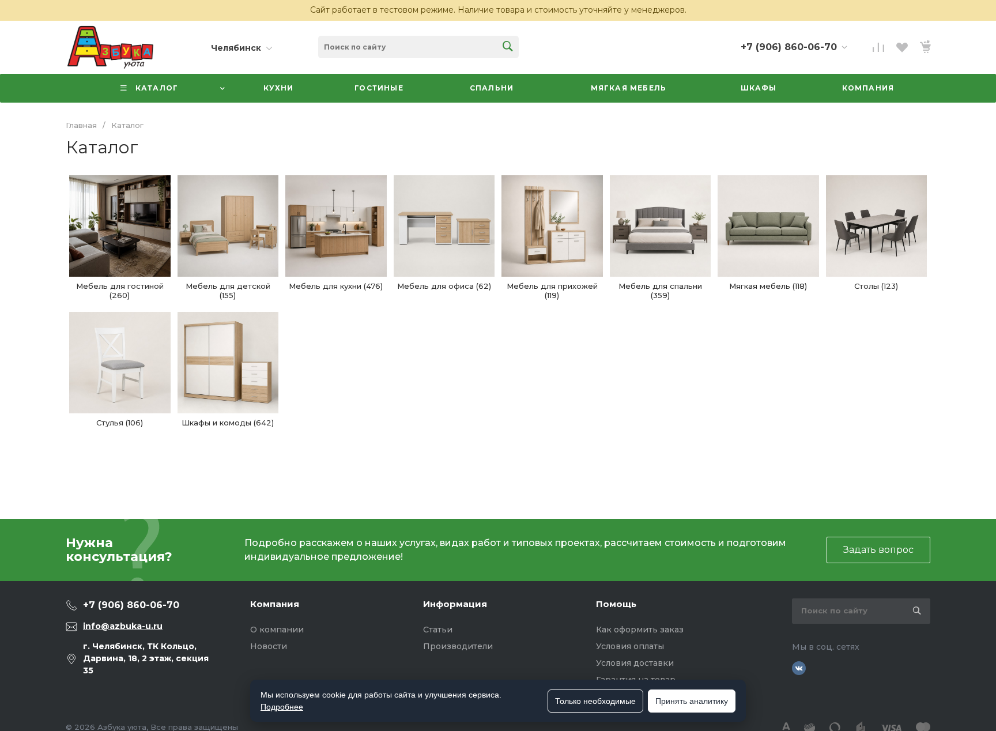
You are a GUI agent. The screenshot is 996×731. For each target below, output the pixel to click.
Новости (268, 646)
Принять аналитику (691, 701)
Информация (455, 603)
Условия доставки (635, 663)
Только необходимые (595, 701)
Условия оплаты (630, 646)
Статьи (437, 629)
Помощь (616, 603)
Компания (274, 603)
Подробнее (282, 706)
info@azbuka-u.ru (123, 626)
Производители (458, 646)
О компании (277, 629)
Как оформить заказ (640, 629)
